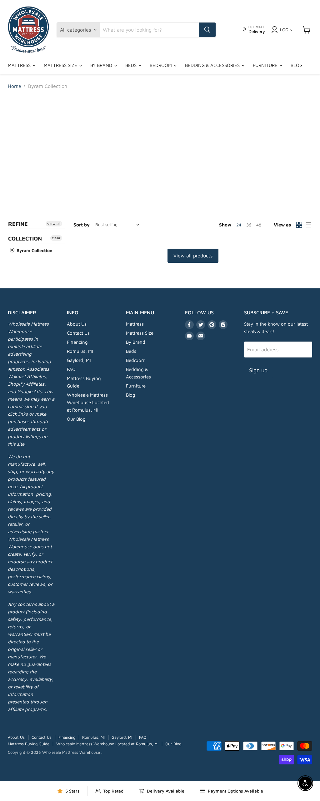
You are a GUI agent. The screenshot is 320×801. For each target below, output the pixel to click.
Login (286, 29)
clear (56, 238)
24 (238, 224)
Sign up (258, 370)
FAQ (71, 369)
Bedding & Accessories (213, 65)
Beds (131, 65)
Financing (77, 342)
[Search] (207, 30)
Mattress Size (61, 65)
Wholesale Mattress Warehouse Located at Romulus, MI (88, 402)
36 (248, 224)
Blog (296, 65)
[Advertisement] (160, 141)
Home (14, 86)
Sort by (81, 224)
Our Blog (76, 419)
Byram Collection (33, 250)
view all (54, 223)
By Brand (101, 65)
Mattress (20, 65)
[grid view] (299, 225)
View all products (192, 255)
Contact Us (78, 333)
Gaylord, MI (79, 360)
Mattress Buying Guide (28, 743)
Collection (25, 238)
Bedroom (161, 65)
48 (258, 224)
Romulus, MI (80, 351)
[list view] (307, 225)
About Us (77, 324)
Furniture (266, 65)
